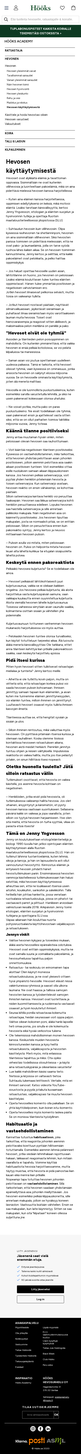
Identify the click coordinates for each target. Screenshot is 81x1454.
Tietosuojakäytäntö (24, 1361)
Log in (40, 1299)
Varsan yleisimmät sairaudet (22, 80)
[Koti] (40, 7)
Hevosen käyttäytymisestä (23, 107)
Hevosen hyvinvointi (18, 89)
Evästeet (19, 1367)
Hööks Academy (23, 1382)
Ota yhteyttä (21, 1333)
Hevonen (10, 65)
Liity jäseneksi (40, 1289)
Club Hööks (48, 1359)
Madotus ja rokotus (17, 102)
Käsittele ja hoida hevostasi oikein (26, 115)
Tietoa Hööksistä (23, 1350)
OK (56, 1414)
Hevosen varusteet (17, 119)
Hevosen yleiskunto (17, 93)
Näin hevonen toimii (18, 84)
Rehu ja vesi (13, 98)
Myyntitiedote (22, 1327)
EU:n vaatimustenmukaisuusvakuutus (55, 1335)
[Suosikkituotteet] (62, 7)
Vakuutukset (13, 124)
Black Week (48, 1353)
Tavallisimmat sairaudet (20, 75)
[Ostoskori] (73, 7)
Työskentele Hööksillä (25, 1355)
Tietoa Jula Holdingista (54, 1348)
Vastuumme (21, 1344)
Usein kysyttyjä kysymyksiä (50, 1342)
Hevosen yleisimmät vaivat (21, 71)
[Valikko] (6, 8)
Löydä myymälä (50, 1327)
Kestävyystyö (21, 1338)
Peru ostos (48, 1365)
